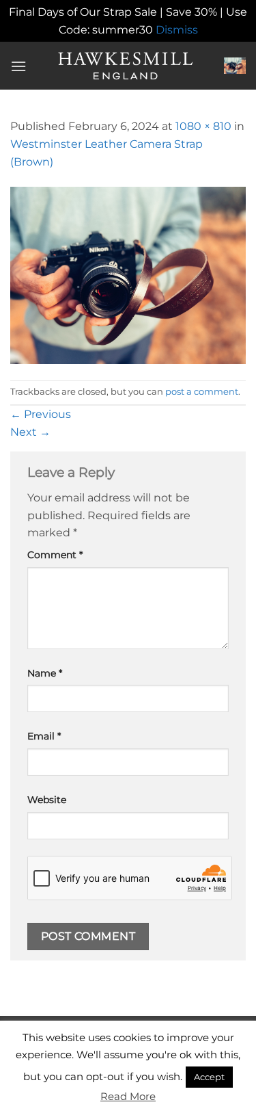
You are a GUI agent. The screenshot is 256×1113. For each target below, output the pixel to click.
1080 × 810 (203, 126)
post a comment (201, 392)
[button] (18, 66)
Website (46, 800)
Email (44, 736)
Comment (55, 555)
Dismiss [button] (177, 29)
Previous (40, 414)
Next (30, 431)
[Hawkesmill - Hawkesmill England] (125, 66)
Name (44, 673)
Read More (128, 1096)
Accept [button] (209, 1076)
